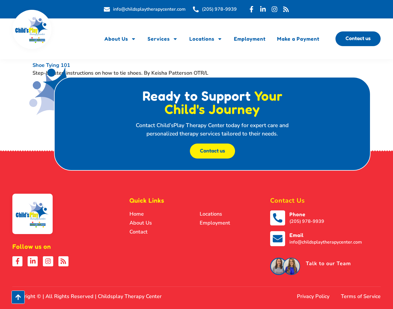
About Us (116, 38)
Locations (201, 38)
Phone (297, 214)
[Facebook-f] (251, 9)
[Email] (277, 238)
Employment (250, 38)
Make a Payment (298, 38)
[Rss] (286, 9)
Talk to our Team (328, 263)
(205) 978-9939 (306, 221)
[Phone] (277, 217)
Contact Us (287, 200)
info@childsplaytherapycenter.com (325, 242)
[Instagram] (274, 9)
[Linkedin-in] (263, 9)
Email (296, 235)
